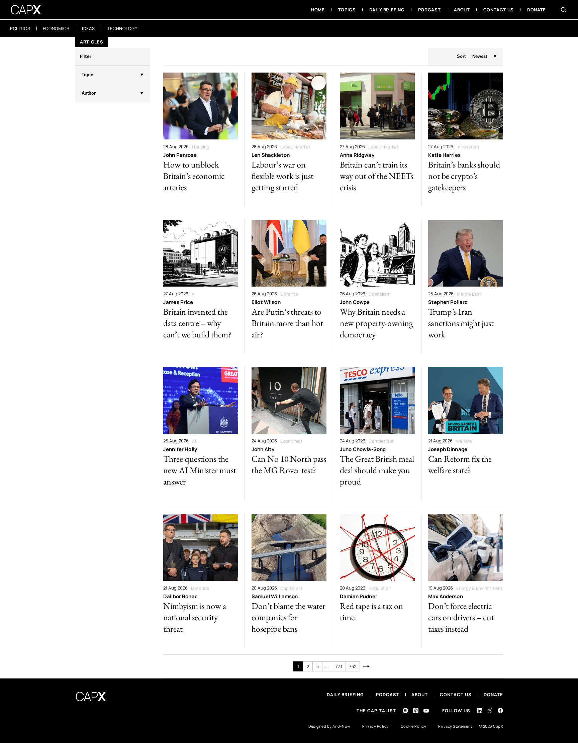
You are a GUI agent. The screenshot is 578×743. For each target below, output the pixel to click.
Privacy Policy (375, 726)
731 (338, 666)
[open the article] (200, 139)
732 (352, 666)
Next (366, 666)
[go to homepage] (26, 9)
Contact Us (456, 694)
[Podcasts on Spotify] (405, 710)
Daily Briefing (345, 694)
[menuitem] (318, 9)
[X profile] (490, 710)
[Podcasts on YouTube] (426, 711)
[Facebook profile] (500, 710)
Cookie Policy (413, 726)
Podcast (387, 694)
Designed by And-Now (329, 726)
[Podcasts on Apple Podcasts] (415, 710)
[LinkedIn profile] (479, 710)
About (419, 694)
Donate (493, 694)
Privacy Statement (455, 726)
